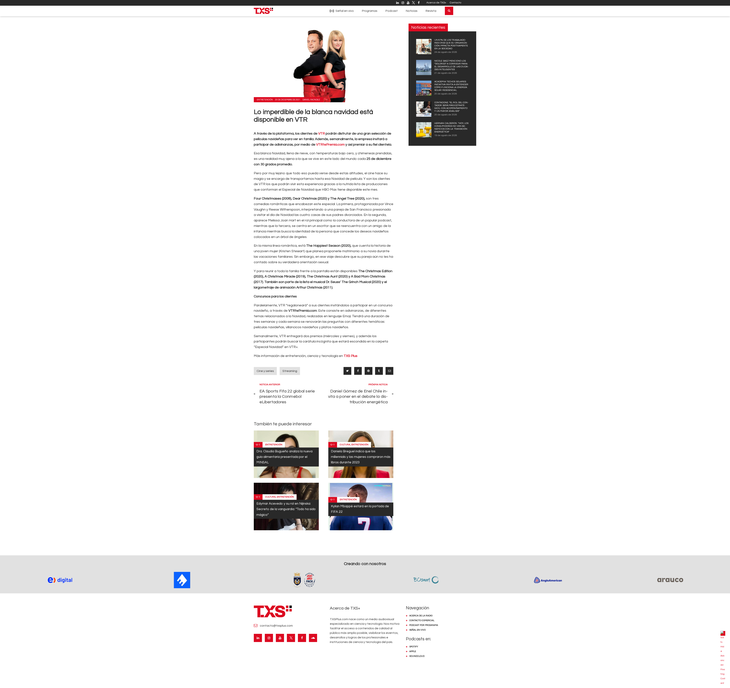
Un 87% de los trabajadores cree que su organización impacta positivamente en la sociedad (451, 44)
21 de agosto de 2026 (445, 73)
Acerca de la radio (420, 615)
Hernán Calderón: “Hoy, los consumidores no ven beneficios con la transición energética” (451, 127)
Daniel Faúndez (311, 100)
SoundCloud (417, 656)
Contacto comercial (421, 620)
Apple (412, 651)
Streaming (289, 371)
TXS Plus (350, 356)
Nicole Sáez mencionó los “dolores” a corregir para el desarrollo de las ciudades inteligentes (451, 65)
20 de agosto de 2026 (445, 94)
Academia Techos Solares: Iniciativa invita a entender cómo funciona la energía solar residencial (451, 85)
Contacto (455, 2)
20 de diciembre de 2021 (287, 100)
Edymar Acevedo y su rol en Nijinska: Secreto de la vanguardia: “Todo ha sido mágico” (286, 509)
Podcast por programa (423, 625)
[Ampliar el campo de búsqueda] (449, 11)
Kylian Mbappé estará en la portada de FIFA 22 (360, 509)
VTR (322, 133)
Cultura (345, 444)
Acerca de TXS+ (436, 2)
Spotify (413, 646)
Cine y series (265, 371)
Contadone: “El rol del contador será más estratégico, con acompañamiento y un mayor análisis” (451, 106)
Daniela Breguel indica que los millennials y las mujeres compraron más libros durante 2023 (360, 457)
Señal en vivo (417, 630)
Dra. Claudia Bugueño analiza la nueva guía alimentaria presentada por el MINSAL (284, 457)
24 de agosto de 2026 (445, 52)
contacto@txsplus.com (276, 625)
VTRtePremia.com (330, 144)
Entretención (265, 100)
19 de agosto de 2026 (445, 135)
